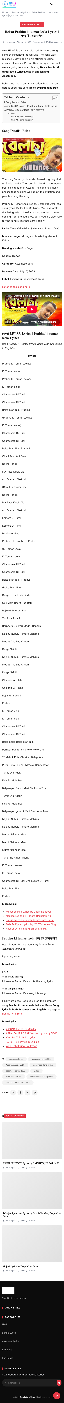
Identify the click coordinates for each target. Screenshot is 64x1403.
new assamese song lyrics (41, 1076)
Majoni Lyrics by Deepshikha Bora (20, 1266)
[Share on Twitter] (13, 1092)
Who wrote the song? (24, 117)
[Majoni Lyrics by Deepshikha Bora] (32, 1243)
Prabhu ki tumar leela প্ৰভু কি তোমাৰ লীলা (25, 110)
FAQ (13, 113)
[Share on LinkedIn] (27, 1092)
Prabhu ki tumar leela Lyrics (18, 1082)
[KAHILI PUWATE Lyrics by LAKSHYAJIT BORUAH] (32, 1140)
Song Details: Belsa (16, 102)
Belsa (36, 1071)
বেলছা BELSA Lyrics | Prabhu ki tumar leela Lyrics (31, 106)
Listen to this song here (16, 286)
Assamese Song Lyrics (43, 1065)
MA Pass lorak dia (13, 1076)
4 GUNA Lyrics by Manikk (21, 1029)
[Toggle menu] (59, 4)
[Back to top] (56, 1395)
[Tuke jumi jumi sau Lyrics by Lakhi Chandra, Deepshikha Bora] (32, 1190)
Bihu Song (7, 1349)
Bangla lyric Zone (12, 1013)
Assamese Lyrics (20, 12)
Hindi (4, 1324)
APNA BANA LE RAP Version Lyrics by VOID (31, 1033)
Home (5, 12)
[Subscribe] (59, 1383)
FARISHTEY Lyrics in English (22, 1041)
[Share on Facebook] (20, 1092)
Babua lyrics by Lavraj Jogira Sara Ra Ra (30, 920)
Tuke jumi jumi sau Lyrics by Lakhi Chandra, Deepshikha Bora (32, 1214)
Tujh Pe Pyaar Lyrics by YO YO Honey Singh (31, 924)
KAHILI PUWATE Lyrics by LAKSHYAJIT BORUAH (31, 1163)
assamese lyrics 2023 (41, 1059)
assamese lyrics (16, 1059)
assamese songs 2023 (15, 1071)
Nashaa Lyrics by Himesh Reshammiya (28, 915)
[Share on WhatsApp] (35, 1092)
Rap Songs (7, 1358)
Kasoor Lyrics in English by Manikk (26, 928)
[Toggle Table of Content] (53, 97)
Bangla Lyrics (9, 1332)
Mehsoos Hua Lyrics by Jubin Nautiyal (28, 911)
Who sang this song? (24, 120)
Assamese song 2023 (15, 1065)
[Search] (51, 4)
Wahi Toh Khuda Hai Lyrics (21, 1046)
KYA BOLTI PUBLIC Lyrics (20, 1037)
